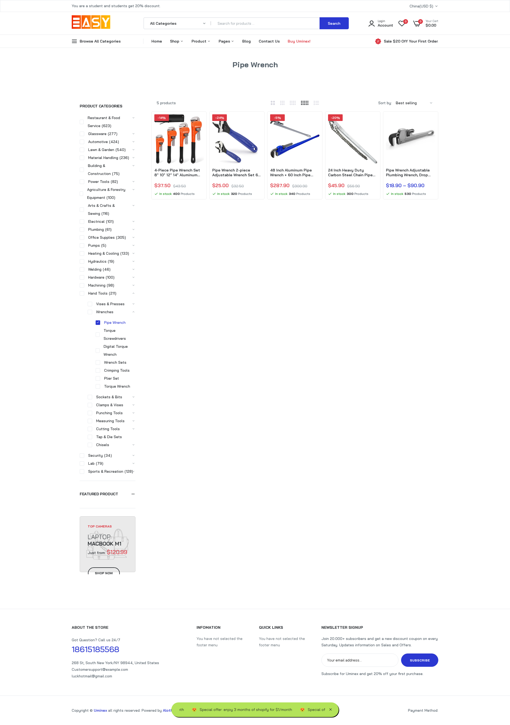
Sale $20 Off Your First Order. (411, 41)
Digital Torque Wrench (116, 350)
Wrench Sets (115, 362)
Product (199, 41)
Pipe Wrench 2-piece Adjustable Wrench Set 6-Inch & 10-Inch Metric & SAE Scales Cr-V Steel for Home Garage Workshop (236, 172)
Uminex (100, 710)
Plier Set (111, 378)
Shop (175, 41)
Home (156, 41)
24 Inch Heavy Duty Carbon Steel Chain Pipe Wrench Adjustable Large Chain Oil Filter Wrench (351, 172)
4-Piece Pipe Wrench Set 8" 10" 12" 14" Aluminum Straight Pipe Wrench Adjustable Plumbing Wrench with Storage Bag (177, 172)
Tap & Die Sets (109, 436)
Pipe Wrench (115, 322)
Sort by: (385, 102)
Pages (225, 41)
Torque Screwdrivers (115, 334)
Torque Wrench (117, 386)
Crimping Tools (117, 370)
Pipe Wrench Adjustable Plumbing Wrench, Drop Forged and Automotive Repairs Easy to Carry (408, 172)
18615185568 (95, 649)
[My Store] (91, 23)
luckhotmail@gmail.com (92, 676)
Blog (246, 41)
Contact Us (269, 41)
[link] (199, 123)
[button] (107, 494)
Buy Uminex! (299, 41)
